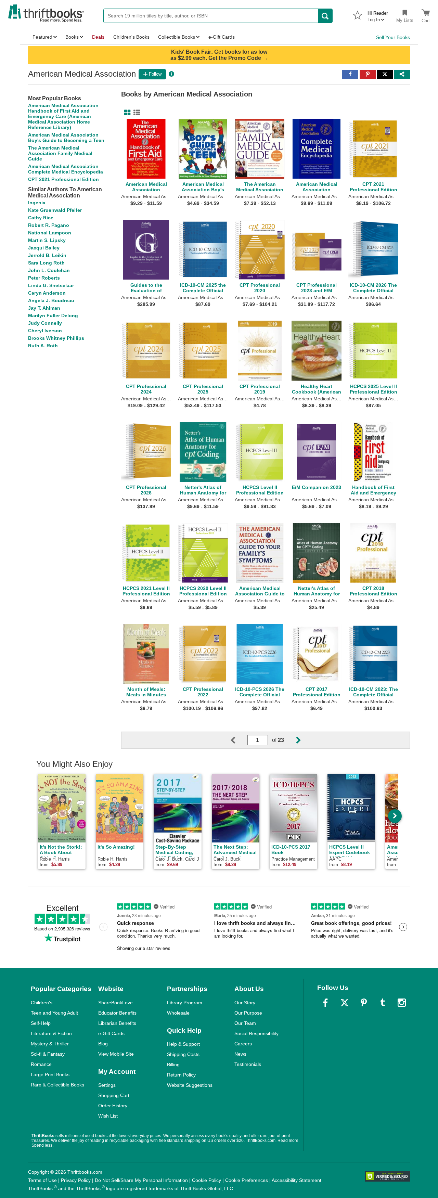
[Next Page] (293, 740)
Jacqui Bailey (44, 247)
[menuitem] (378, 14)
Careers (243, 1043)
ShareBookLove (115, 1002)
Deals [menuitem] (98, 37)
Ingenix (37, 202)
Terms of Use (42, 1180)
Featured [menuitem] (42, 37)
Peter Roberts (44, 278)
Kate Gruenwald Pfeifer (55, 210)
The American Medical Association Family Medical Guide (60, 153)
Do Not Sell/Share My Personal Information (141, 1180)
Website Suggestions (189, 1085)
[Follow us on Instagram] (402, 1002)
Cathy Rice (40, 217)
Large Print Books (50, 1074)
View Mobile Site (116, 1054)
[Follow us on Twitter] (344, 1002)
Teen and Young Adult (54, 1013)
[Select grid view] (126, 112)
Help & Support (183, 1044)
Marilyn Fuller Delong (53, 315)
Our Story (244, 1002)
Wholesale (178, 1013)
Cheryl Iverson (45, 330)
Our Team (245, 1023)
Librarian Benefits (117, 1023)
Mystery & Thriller (50, 1043)
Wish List (108, 1116)
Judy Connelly (45, 323)
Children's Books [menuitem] (131, 37)
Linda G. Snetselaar (51, 285)
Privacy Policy (76, 1180)
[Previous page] (238, 740)
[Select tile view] (135, 112)
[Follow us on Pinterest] (364, 1002)
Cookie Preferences (246, 1180)
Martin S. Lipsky (47, 240)
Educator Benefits (117, 1013)
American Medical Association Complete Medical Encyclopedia (65, 169)
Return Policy (181, 1075)
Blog (103, 1043)
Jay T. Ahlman (44, 308)
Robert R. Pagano (48, 225)
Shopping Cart (113, 1095)
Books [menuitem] (72, 37)
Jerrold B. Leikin (47, 255)
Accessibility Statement (296, 1180)
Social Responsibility (256, 1033)
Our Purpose (248, 1013)
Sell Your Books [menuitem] (393, 37)
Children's (41, 1002)
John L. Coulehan (49, 270)
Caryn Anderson (47, 293)
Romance (41, 1064)
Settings (107, 1085)
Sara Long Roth (46, 263)
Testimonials (247, 1064)
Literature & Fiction (51, 1033)
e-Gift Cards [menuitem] (221, 37)
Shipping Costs (183, 1054)
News (240, 1054)
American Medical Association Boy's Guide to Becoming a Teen (66, 137)
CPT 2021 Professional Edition (63, 179)
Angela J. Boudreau (51, 300)
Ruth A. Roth (43, 345)
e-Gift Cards (111, 1033)
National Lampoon (49, 232)
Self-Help (41, 1023)
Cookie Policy (206, 1180)
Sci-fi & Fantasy (48, 1054)
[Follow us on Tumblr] (382, 1002)
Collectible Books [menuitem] (176, 37)
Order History (112, 1105)
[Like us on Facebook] (325, 1002)
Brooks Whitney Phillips (56, 338)
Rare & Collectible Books (57, 1084)
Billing (173, 1064)
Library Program (184, 1002)
